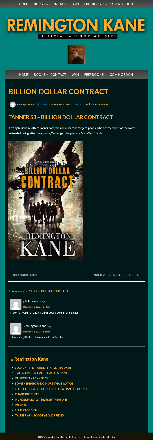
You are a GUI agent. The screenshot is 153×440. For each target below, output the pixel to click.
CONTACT (58, 4)
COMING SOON (121, 4)
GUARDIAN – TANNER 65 (31, 378)
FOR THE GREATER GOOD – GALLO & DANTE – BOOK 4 (51, 389)
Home (24, 4)
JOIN (75, 4)
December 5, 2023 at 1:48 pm (36, 307)
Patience (21, 404)
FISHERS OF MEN (26, 410)
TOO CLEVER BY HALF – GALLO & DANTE (42, 372)
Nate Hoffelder (108, 437)
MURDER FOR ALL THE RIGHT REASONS (41, 399)
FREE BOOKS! (94, 4)
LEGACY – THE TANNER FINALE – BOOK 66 (43, 367)
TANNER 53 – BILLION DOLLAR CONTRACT (60, 117)
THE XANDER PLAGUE (25, 274)
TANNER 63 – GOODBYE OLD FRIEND (39, 415)
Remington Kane (31, 359)
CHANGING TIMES (27, 394)
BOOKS (39, 4)
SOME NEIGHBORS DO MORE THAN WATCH (44, 383)
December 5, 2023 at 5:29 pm (36, 331)
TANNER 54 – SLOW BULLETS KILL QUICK (116, 274)
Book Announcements (96, 104)
